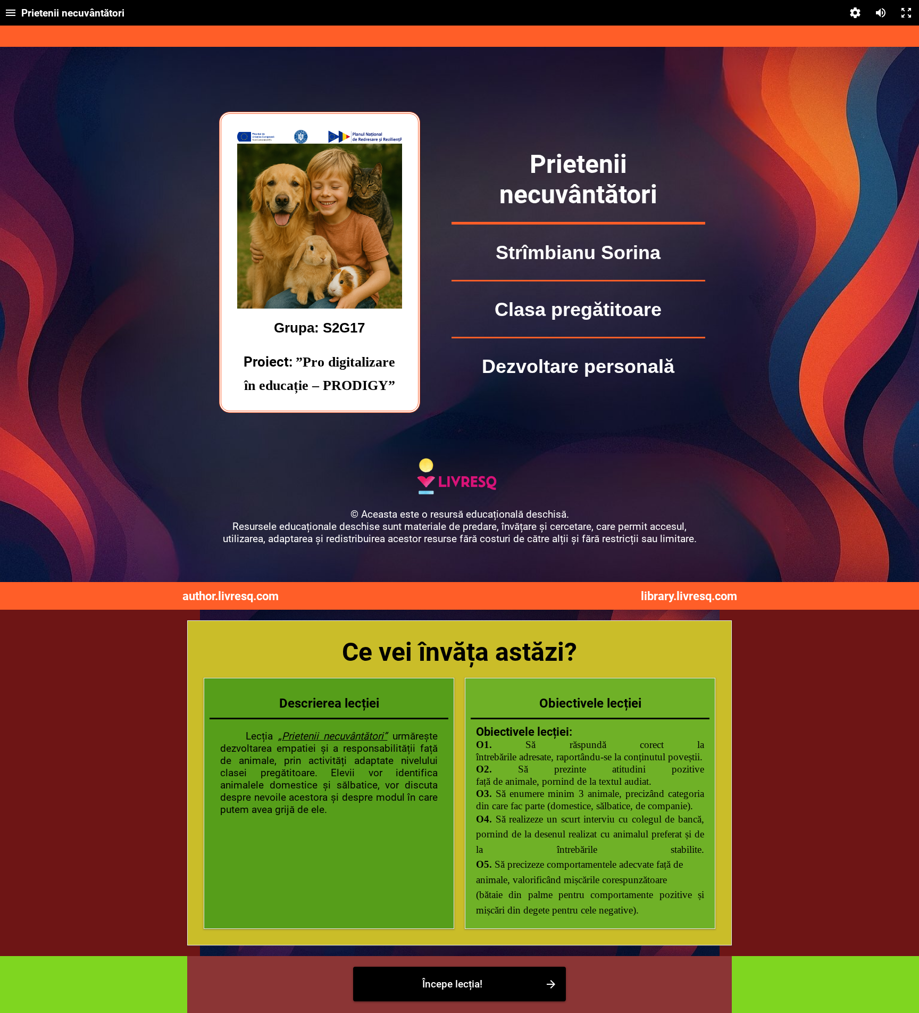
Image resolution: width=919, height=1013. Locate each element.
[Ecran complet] (906, 13)
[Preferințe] (855, 13)
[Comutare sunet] (880, 13)
